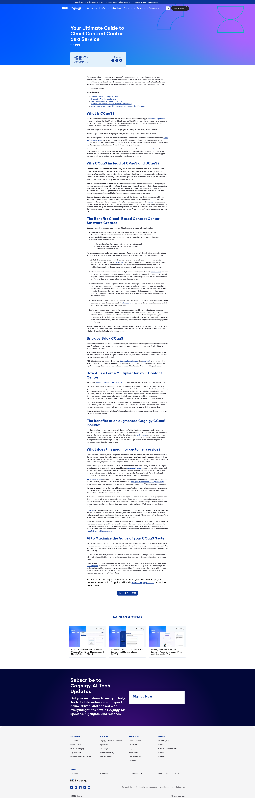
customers (150, 202)
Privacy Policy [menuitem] (127, 787)
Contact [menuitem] (161, 757)
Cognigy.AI (146, 361)
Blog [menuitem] (130, 749)
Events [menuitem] (160, 745)
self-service (141, 435)
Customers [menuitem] (128, 8)
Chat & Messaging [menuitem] (77, 749)
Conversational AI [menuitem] (135, 773)
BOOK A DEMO (127, 593)
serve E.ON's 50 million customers (99, 531)
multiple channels (152, 149)
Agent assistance (134, 468)
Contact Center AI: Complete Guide (104, 97)
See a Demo (178, 8)
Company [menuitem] (153, 8)
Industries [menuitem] (115, 8)
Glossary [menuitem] (132, 761)
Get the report (153, 2)
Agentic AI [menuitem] (104, 745)
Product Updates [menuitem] (106, 757)
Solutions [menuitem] (91, 8)
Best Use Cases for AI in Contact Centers (106, 101)
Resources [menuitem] (141, 8)
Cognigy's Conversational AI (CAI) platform (111, 382)
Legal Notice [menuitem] (164, 787)
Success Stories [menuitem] (135, 741)
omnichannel (156, 272)
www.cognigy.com (143, 582)
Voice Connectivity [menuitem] (107, 753)
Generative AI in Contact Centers (103, 99)
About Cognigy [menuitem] (163, 741)
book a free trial (92, 566)
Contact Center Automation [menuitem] (168, 773)
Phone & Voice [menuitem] (75, 745)
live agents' (119, 262)
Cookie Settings (178, 787)
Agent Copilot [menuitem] (75, 753)
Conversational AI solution (129, 361)
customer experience (157, 119)
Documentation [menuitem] (135, 757)
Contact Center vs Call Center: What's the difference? (111, 104)
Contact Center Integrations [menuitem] (81, 757)
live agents (127, 303)
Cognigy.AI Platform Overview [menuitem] (111, 741)
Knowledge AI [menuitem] (105, 749)
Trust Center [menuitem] (133, 753)
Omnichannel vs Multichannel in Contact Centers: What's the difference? (118, 106)
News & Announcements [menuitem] (167, 749)
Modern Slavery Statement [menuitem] (146, 787)
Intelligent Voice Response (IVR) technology (147, 482)
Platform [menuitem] (103, 8)
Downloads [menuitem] (133, 745)
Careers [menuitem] (161, 753)
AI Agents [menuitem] (74, 741)
